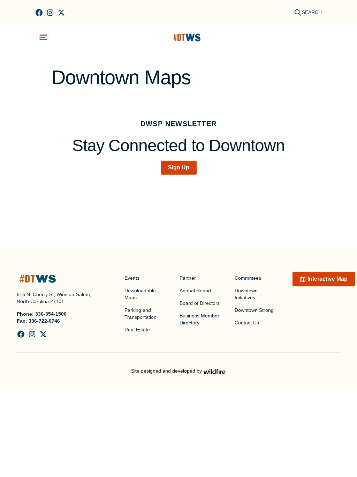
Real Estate (137, 329)
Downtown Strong (254, 310)
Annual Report (195, 290)
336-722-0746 (44, 321)
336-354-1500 (51, 314)
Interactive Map (327, 279)
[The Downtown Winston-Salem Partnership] (187, 37)
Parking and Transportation (140, 313)
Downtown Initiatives (246, 294)
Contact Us (247, 322)
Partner (188, 278)
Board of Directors (200, 303)
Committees (248, 278)
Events (131, 278)
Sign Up (178, 167)
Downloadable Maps (140, 294)
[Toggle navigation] (43, 37)
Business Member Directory (199, 319)
